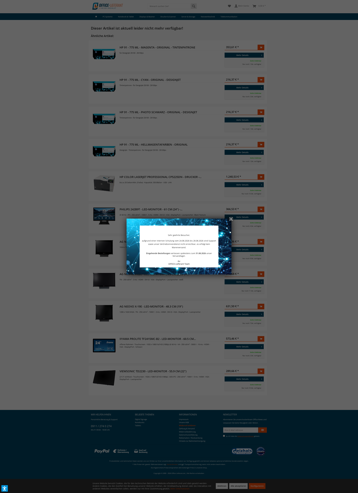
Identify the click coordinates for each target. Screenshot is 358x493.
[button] (4, 488)
